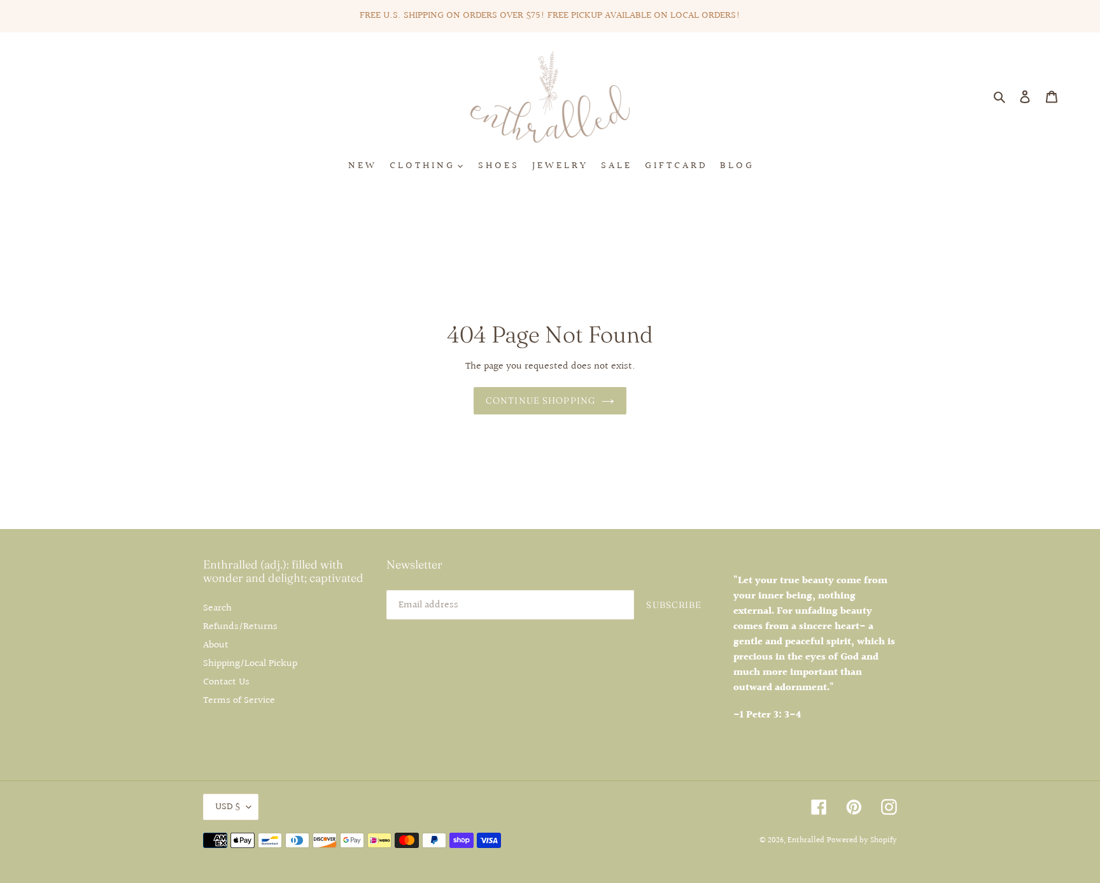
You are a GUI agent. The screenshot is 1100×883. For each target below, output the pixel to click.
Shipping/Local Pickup (250, 664)
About (216, 645)
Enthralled (805, 840)
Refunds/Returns (240, 627)
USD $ (227, 807)
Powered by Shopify (862, 840)
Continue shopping (540, 400)
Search (217, 608)
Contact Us (226, 682)
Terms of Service (239, 701)
